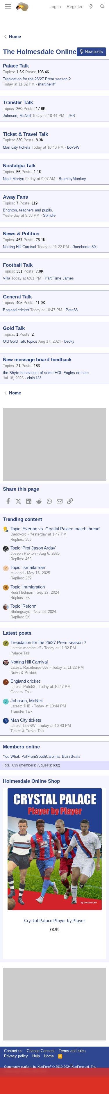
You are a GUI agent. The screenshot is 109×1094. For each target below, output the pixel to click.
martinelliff (47, 84)
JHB (71, 115)
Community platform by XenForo (47, 1066)
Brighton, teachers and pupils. (28, 210)
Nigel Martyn (13, 179)
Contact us (13, 1051)
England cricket (16, 310)
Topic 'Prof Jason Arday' (33, 547)
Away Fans (15, 197)
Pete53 (72, 310)
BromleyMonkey (72, 179)
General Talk (17, 297)
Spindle (49, 215)
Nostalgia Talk (19, 165)
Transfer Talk (18, 102)
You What (11, 756)
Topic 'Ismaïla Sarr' (28, 567)
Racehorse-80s (85, 247)
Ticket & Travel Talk (25, 134)
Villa (6, 278)
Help (36, 1056)
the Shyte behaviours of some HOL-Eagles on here (46, 373)
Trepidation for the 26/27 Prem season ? (37, 79)
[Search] (102, 6)
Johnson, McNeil (17, 115)
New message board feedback (37, 359)
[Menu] (8, 7)
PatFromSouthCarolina (41, 756)
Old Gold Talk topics (20, 341)
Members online (21, 747)
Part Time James (59, 278)
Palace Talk (16, 66)
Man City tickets (17, 147)
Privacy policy (16, 1056)
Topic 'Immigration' (28, 586)
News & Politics (21, 233)
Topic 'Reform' (23, 606)
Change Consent (41, 1051)
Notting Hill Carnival (19, 247)
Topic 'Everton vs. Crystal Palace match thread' (55, 528)
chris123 (34, 378)
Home (49, 1056)
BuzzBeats (71, 756)
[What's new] (91, 6)
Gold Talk (14, 328)
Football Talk (18, 265)
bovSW (73, 147)
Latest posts (17, 633)
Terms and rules (72, 1051)
